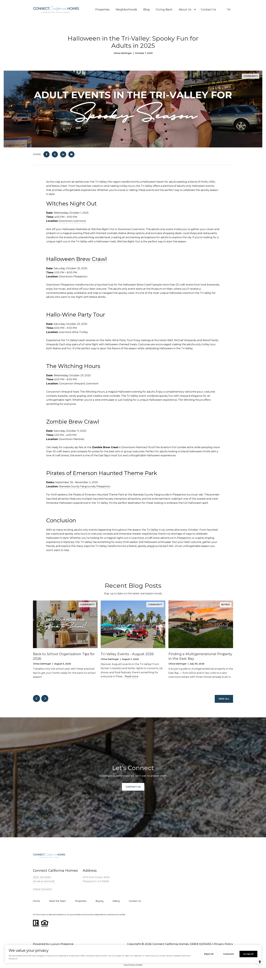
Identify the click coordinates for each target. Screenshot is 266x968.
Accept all (248, 954)
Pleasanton (184, 537)
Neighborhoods (126, 9)
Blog (146, 9)
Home (36, 901)
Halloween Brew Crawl (76, 259)
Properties (102, 9)
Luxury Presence (61, 944)
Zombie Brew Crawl (72, 421)
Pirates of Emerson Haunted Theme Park (101, 473)
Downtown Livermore (72, 220)
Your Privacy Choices (133, 964)
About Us (185, 9)
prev (36, 698)
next (44, 698)
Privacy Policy (223, 944)
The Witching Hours (73, 366)
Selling (116, 901)
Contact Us (208, 9)
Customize (228, 954)
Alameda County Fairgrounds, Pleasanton (84, 486)
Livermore (137, 537)
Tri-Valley (152, 529)
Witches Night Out (71, 203)
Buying (99, 901)
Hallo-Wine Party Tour (75, 314)
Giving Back (164, 9)
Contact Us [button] (133, 786)
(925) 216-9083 (42, 877)
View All (223, 698)
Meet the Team (57, 901)
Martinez (68, 542)
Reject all (209, 954)
